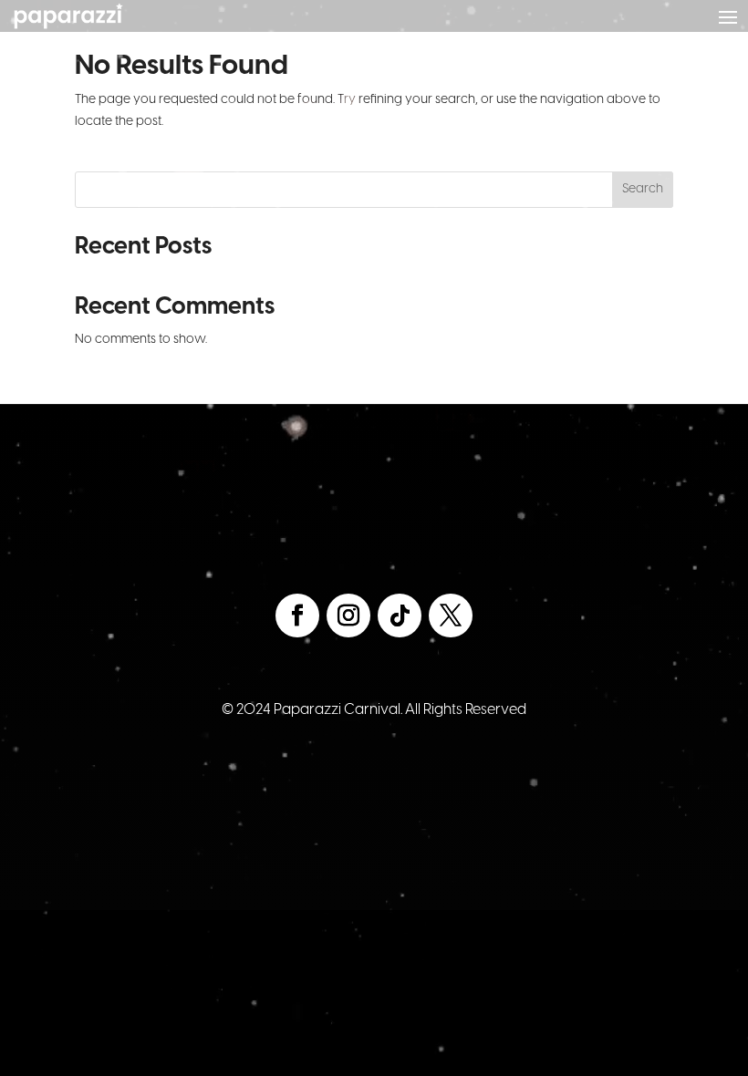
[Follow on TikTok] (399, 615)
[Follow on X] (451, 615)
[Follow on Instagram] (348, 615)
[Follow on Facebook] (297, 615)
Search (642, 189)
